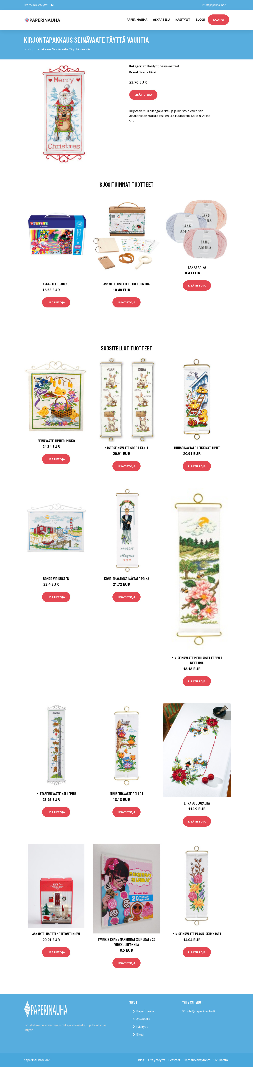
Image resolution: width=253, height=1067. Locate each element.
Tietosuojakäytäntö (197, 1060)
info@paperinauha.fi (214, 5)
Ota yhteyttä (156, 1060)
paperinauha (136, 20)
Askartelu (161, 20)
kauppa (218, 19)
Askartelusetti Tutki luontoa (126, 284)
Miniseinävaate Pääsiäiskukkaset (196, 933)
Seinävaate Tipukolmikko (56, 440)
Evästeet (174, 1060)
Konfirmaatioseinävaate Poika (126, 578)
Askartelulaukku (56, 284)
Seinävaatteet (169, 66)
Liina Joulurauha (197, 803)
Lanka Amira (197, 267)
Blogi (200, 20)
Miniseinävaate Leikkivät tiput (197, 447)
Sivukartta (221, 1060)
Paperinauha (145, 1011)
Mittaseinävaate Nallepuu (56, 793)
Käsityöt (182, 20)
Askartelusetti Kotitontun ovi (56, 933)
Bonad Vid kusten (56, 578)
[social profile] (52, 5)
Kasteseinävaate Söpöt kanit (126, 447)
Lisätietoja (143, 94)
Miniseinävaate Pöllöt (126, 793)
